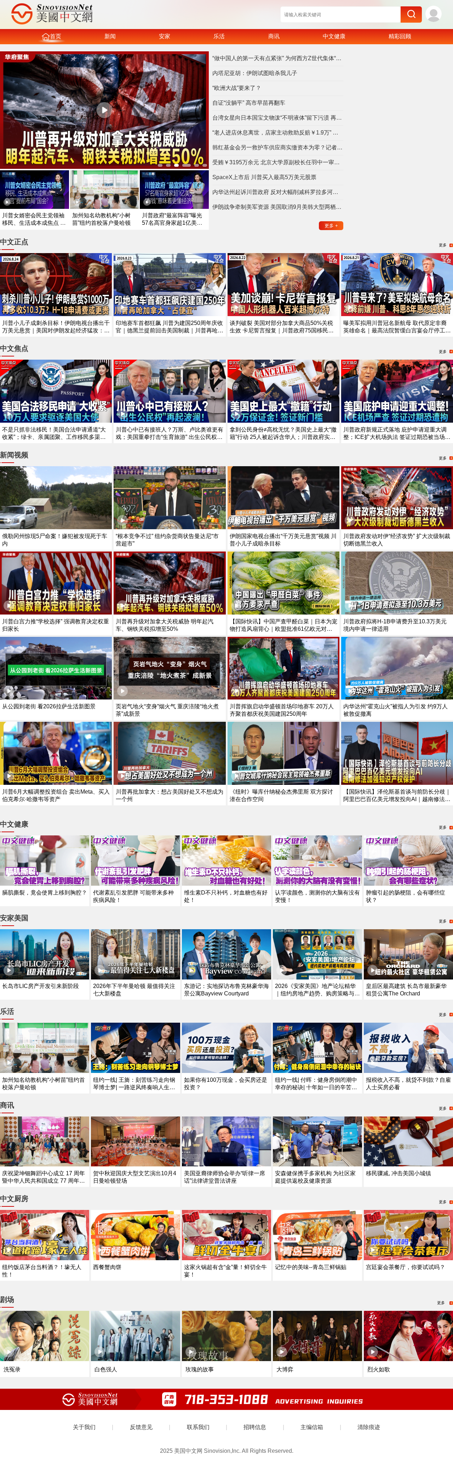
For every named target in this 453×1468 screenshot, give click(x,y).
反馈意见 (141, 1427)
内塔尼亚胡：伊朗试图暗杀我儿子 (254, 73)
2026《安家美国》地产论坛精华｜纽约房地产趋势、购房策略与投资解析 (317, 993)
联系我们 (198, 1427)
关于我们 (84, 1427)
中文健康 (334, 36)
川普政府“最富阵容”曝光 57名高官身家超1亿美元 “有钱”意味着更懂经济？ (172, 222)
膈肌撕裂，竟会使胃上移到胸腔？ (44, 893)
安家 (164, 36)
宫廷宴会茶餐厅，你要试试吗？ (405, 1267)
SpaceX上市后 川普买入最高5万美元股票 (264, 177)
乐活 (219, 36)
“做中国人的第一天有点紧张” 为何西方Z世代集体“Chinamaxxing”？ (277, 58)
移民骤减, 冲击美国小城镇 (398, 1173)
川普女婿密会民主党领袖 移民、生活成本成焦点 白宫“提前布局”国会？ (34, 222)
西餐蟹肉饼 (107, 1267)
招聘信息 (254, 1427)
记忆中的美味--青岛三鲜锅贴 (310, 1267)
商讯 (274, 36)
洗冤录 (12, 1369)
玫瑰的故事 (199, 1369)
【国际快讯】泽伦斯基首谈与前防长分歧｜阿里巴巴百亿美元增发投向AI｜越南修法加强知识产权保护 (397, 799)
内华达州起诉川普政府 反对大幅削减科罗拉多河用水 (277, 192)
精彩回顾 (400, 36)
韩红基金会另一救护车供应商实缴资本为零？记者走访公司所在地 (277, 147)
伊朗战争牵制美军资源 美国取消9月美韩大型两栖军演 (277, 207)
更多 (331, 225)
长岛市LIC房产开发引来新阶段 (40, 986)
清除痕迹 (368, 1427)
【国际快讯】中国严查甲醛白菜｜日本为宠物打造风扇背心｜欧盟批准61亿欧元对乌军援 (283, 628)
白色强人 (105, 1369)
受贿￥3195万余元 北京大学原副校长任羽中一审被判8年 (277, 162)
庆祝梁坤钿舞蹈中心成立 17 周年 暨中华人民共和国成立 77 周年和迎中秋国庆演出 (43, 1180)
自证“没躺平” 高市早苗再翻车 (248, 103)
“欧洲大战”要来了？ (236, 88)
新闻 (110, 36)
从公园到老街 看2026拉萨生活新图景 (49, 706)
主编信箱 (311, 1427)
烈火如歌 (378, 1369)
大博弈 (284, 1369)
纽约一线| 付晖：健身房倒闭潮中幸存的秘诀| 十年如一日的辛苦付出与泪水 (316, 1087)
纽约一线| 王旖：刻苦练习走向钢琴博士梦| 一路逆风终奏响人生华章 (134, 1087)
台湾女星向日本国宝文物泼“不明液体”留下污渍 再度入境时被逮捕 (277, 118)
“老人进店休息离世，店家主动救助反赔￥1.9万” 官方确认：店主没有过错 (277, 133)
